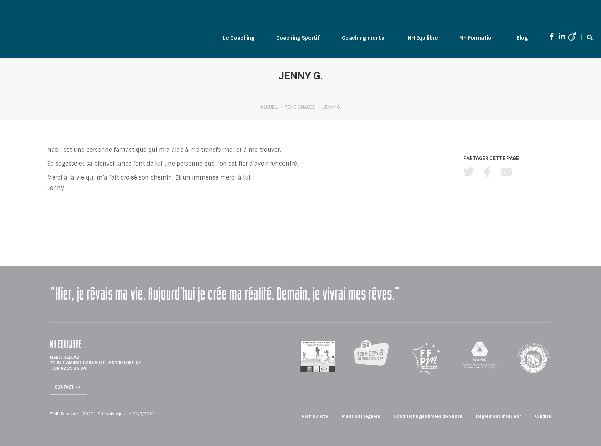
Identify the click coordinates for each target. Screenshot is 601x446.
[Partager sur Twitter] (468, 172)
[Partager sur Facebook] (487, 172)
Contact (64, 387)
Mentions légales (361, 416)
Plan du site (315, 416)
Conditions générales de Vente (428, 416)
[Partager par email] (506, 172)
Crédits (543, 416)
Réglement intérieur (498, 416)
